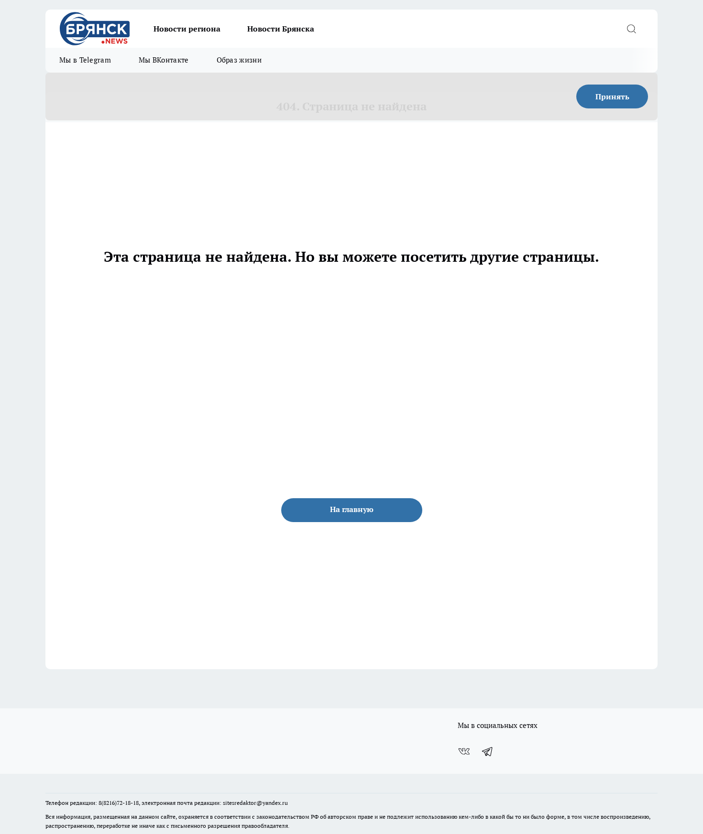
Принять (612, 96)
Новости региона (187, 28)
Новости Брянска (280, 28)
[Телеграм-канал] (488, 751)
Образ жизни (239, 59)
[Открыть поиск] (631, 28)
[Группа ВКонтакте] (464, 751)
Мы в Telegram (85, 59)
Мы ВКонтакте (164, 59)
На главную (351, 509)
